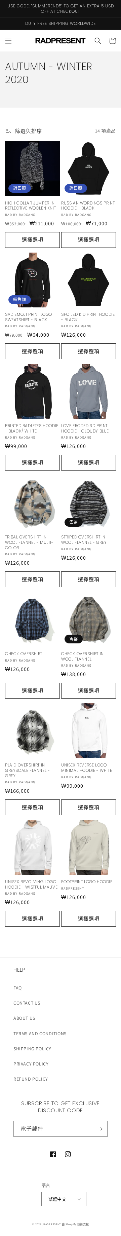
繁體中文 (57, 1199)
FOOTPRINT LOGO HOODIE (87, 882)
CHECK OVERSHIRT (23, 654)
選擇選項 (32, 239)
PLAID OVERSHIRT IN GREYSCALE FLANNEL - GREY (27, 770)
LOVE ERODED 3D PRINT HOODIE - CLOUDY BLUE (85, 428)
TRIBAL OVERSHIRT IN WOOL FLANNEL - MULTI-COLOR (29, 542)
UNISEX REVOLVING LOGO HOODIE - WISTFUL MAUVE (31, 884)
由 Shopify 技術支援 (75, 1224)
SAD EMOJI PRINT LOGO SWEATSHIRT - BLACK (28, 317)
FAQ (17, 988)
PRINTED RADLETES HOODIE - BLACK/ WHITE (31, 428)
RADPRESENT (52, 1224)
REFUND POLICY (30, 1079)
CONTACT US (26, 1003)
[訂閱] (99, 1129)
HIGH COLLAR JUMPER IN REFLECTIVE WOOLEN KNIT (30, 205)
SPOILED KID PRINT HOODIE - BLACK (88, 317)
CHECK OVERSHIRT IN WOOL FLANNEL (82, 656)
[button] (8, 40)
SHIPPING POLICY (32, 1049)
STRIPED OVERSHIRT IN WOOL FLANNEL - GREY (84, 539)
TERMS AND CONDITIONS (40, 1034)
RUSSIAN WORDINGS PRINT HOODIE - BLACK (88, 205)
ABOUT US (24, 1018)
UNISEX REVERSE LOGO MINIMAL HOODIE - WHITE (86, 767)
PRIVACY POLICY (30, 1064)
